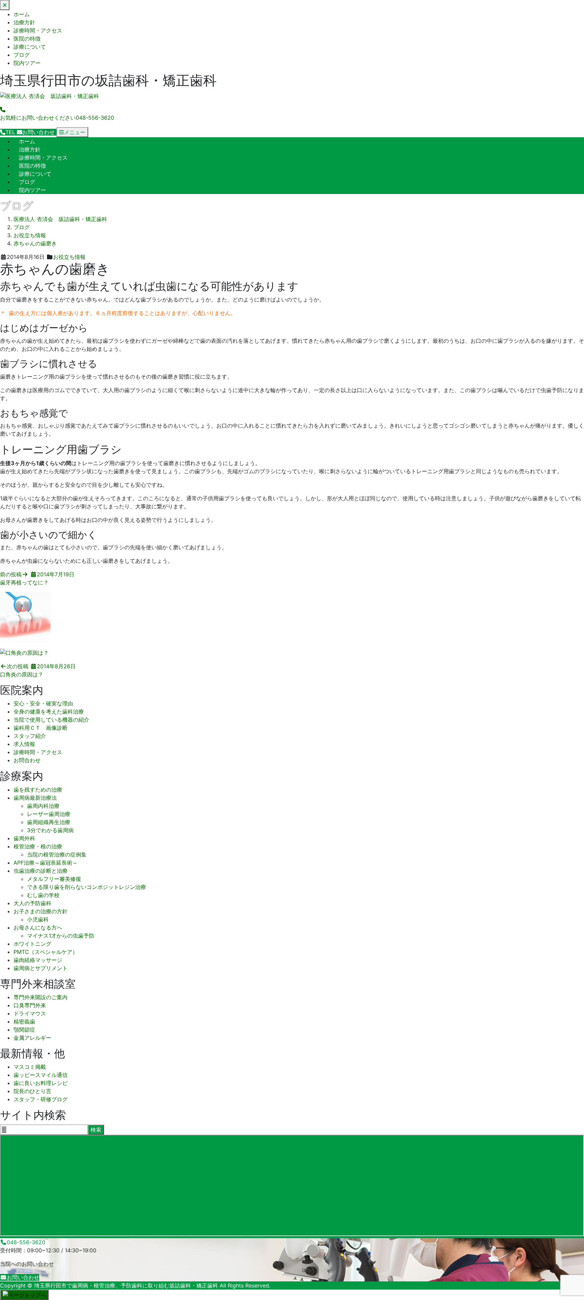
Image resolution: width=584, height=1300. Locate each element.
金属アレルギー (32, 1037)
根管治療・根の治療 (38, 846)
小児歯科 (38, 919)
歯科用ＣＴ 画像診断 (41, 727)
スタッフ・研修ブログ (41, 1099)
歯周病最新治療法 (35, 797)
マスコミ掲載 (30, 1066)
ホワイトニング (32, 943)
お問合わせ (27, 760)
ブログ (22, 54)
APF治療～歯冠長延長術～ (46, 862)
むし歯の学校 (43, 895)
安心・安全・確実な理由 (43, 703)
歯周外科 (24, 838)
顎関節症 (24, 1029)
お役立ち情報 (69, 257)
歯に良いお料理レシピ (41, 1083)
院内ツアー (27, 62)
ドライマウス (30, 1013)
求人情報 (24, 744)
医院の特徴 (27, 38)
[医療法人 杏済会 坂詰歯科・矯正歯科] (49, 96)
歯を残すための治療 (38, 789)
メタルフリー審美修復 (54, 878)
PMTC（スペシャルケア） (46, 951)
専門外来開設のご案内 (41, 997)
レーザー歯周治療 (48, 814)
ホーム (22, 14)
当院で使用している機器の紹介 (51, 719)
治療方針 (24, 22)
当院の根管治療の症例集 (57, 854)
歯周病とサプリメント (41, 968)
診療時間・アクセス (38, 30)
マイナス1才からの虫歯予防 (60, 935)
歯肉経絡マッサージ (38, 960)
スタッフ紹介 (30, 735)
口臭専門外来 (30, 1005)
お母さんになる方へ (38, 927)
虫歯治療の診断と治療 (41, 870)
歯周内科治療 (43, 805)
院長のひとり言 (32, 1091)
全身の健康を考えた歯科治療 (49, 711)
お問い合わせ (23, 1277)
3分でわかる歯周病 (50, 830)
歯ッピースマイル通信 (41, 1075)
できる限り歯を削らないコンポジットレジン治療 (86, 887)
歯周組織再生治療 (48, 822)
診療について (30, 46)
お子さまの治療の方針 (41, 911)
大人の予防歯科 (32, 903)
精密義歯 (24, 1021)
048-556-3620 (26, 1242)
